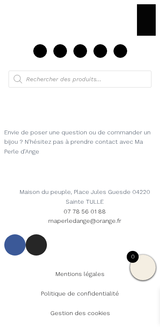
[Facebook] (100, 51)
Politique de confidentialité (80, 293)
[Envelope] (80, 51)
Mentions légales (80, 273)
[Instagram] (120, 51)
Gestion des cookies (80, 313)
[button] (146, 20)
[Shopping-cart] (40, 51)
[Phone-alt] (60, 51)
